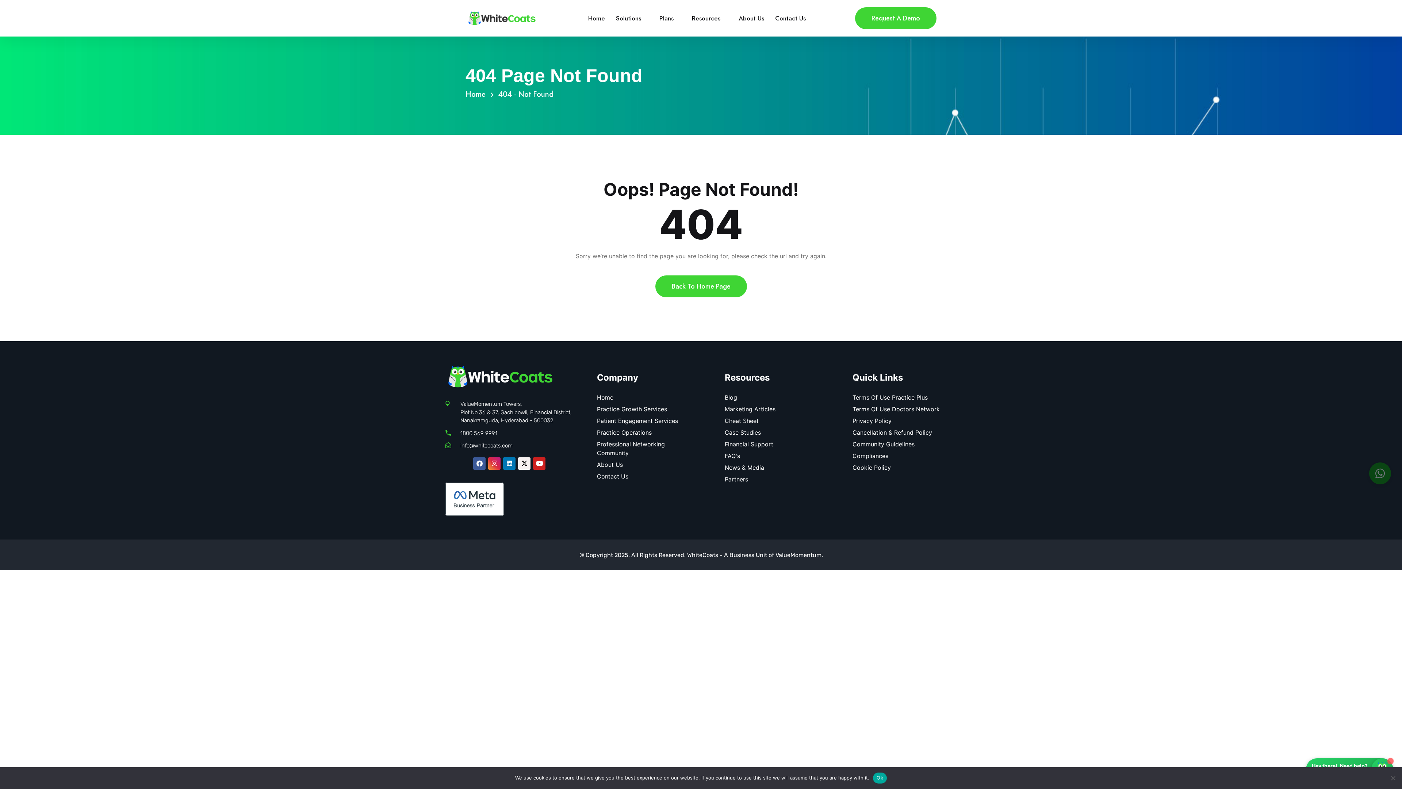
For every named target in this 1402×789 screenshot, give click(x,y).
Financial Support (749, 444)
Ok (880, 778)
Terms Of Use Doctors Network (896, 409)
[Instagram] (494, 463)
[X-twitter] (524, 463)
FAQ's (732, 456)
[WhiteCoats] (502, 17)
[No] (1393, 778)
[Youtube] (539, 463)
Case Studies (743, 432)
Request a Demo (896, 18)
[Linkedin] (509, 463)
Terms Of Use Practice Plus (890, 397)
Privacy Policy (872, 420)
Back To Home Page (701, 286)
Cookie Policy (872, 467)
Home (596, 18)
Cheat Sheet (742, 420)
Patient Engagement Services (637, 420)
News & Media (744, 467)
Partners (736, 479)
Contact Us (790, 18)
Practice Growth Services (632, 409)
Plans (666, 18)
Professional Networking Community (631, 449)
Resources (706, 18)
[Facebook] (479, 463)
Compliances (870, 456)
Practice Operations (624, 432)
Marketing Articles (750, 409)
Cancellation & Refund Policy (892, 432)
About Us (751, 18)
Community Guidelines (884, 444)
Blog (731, 397)
